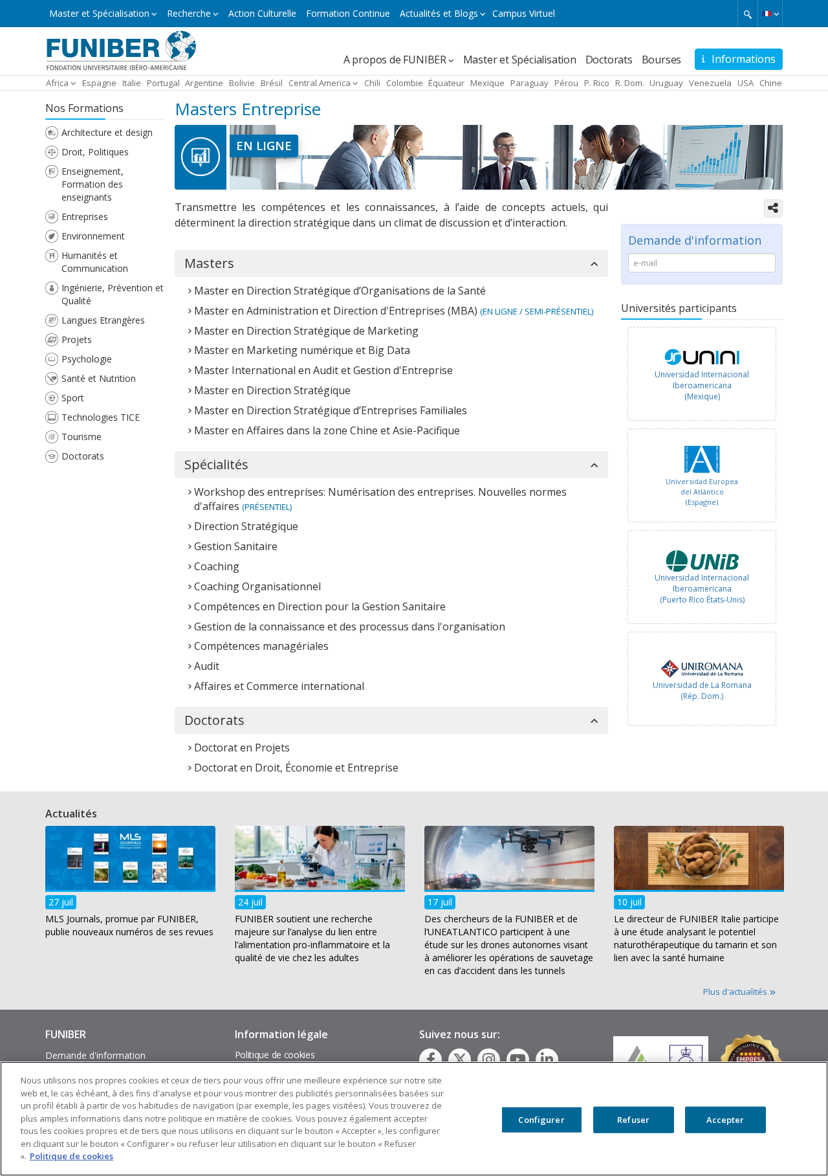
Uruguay (666, 83)
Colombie (404, 83)
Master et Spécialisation (99, 13)
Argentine (204, 83)
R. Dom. (629, 83)
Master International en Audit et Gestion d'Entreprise (323, 370)
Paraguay (529, 83)
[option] (702, 377)
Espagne (99, 83)
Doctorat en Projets (242, 747)
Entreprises (84, 216)
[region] (414, 1118)
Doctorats (609, 59)
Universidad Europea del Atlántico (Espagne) (702, 491)
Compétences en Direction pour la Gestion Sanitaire (320, 606)
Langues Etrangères (103, 320)
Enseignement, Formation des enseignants (92, 184)
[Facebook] (431, 1059)
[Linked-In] (546, 1059)
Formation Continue (348, 13)
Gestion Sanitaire (236, 546)
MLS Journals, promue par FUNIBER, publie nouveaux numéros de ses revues (129, 925)
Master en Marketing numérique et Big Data (302, 350)
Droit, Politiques (95, 152)
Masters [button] (209, 263)
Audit (206, 666)
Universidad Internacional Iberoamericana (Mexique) (702, 385)
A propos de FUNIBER (394, 59)
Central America (320, 83)
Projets (76, 339)
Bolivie (242, 83)
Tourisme (81, 436)
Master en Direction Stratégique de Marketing (306, 331)
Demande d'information (95, 1055)
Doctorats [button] (214, 720)
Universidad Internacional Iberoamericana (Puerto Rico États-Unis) (702, 588)
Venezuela (710, 83)
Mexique (487, 83)
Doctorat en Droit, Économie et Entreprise (296, 767)
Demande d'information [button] (694, 240)
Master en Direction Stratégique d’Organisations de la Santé (340, 290)
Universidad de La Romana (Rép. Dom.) (702, 691)
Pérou (566, 83)
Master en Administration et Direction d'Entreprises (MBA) (335, 311)
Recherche (189, 13)
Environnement (93, 236)
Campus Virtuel (523, 13)
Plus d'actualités (736, 991)
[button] (770, 14)
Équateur (446, 83)
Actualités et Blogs (439, 13)
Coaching (216, 566)
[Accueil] (121, 50)
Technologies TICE (100, 417)
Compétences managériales (261, 646)
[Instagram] (488, 1059)
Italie (131, 83)
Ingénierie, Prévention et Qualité (112, 294)
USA (745, 83)
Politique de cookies (275, 1054)
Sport (72, 398)
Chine (770, 83)
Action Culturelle (262, 13)
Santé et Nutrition (98, 378)
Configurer (541, 1119)
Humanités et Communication (94, 261)
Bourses (662, 59)
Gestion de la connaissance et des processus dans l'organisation (349, 626)
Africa (57, 83)
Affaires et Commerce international (279, 686)
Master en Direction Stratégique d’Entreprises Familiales (330, 410)
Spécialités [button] (216, 465)
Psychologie (86, 359)
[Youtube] (517, 1059)
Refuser (633, 1119)
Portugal (163, 83)
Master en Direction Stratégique (272, 390)
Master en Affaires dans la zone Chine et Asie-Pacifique (327, 430)
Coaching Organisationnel (257, 586)
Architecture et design (107, 132)
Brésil (272, 83)
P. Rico (596, 83)
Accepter (725, 1119)
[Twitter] (460, 1059)
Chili (372, 83)
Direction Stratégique (246, 526)
